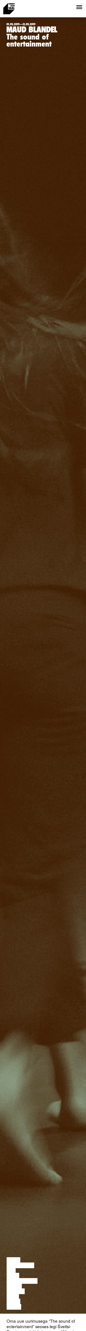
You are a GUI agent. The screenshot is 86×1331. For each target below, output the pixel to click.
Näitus (14, 1307)
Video (13, 1296)
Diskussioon (20, 1265)
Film (11, 1270)
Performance (22, 1281)
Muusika (16, 1291)
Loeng (13, 1260)
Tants (13, 1276)
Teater (14, 1286)
